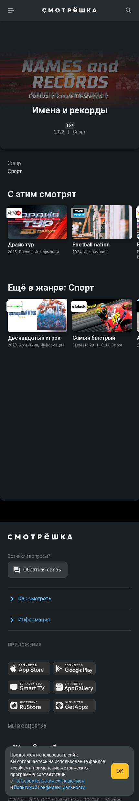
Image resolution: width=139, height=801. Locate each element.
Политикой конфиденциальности (49, 787)
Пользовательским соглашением (49, 780)
